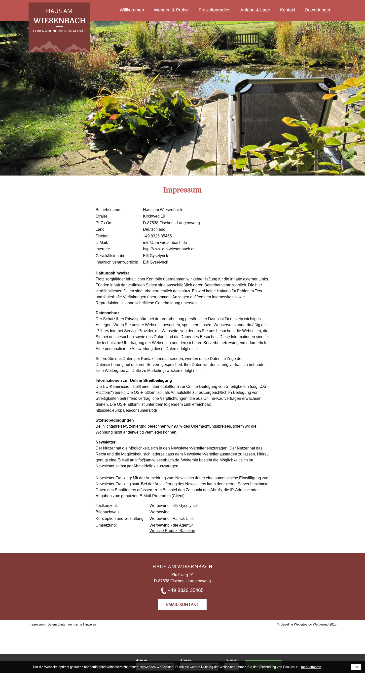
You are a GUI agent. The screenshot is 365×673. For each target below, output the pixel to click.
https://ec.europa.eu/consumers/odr (126, 410)
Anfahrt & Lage (255, 9)
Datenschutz (56, 624)
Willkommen (132, 9)
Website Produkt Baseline (172, 531)
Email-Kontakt (182, 604)
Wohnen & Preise (171, 9)
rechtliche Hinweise (82, 624)
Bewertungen (318, 9)
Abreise (185, 660)
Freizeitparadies (214, 9)
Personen (231, 660)
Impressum (37, 624)
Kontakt (287, 9)
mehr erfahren (311, 667)
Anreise (141, 660)
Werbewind (320, 624)
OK (356, 667)
